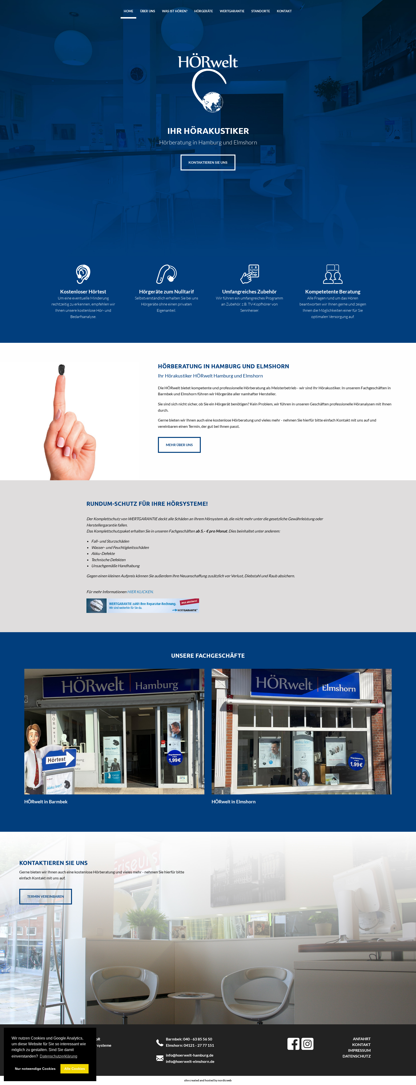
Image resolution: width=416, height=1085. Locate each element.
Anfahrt (362, 1038)
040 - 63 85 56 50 (197, 1039)
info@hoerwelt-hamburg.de (190, 1055)
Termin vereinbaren (45, 896)
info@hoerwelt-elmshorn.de (190, 1061)
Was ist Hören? (174, 11)
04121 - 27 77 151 (199, 1045)
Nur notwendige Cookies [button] (35, 1069)
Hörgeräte (203, 11)
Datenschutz (357, 1056)
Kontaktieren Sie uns (208, 162)
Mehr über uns (179, 445)
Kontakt (284, 11)
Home (128, 11)
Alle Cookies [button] (74, 1069)
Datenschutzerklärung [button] (58, 1056)
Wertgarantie (232, 11)
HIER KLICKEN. (140, 591)
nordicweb (225, 1080)
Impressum (359, 1050)
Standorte (260, 11)
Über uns (147, 11)
